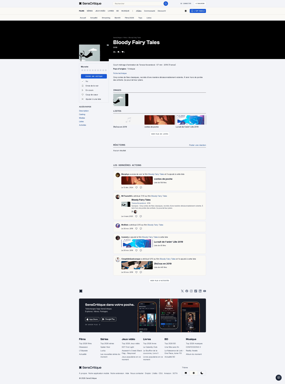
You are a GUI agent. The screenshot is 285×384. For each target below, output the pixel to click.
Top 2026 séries (107, 343)
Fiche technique (120, 73)
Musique (191, 339)
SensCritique (117, 37)
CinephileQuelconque (130, 259)
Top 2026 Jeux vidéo (131, 343)
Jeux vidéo (128, 339)
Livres (147, 339)
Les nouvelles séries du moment (110, 355)
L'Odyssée (83, 350)
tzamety (125, 237)
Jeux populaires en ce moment (131, 358)
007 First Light (128, 347)
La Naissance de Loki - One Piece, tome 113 (174, 351)
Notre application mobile (98, 373)
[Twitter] (182, 292)
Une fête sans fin (172, 347)
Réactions (119, 144)
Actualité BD (170, 357)
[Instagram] (191, 292)
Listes (117, 110)
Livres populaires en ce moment (153, 358)
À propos (83, 373)
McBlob (124, 225)
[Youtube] (204, 292)
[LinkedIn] (200, 292)
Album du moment (194, 354)
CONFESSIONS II (193, 347)
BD (166, 339)
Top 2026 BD (170, 343)
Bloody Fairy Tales (135, 37)
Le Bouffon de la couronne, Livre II (150, 351)
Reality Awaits (191, 350)
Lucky (103, 350)
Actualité (82, 354)
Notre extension (117, 373)
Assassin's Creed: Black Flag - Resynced (132, 351)
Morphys (125, 174)
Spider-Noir (105, 347)
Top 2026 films (85, 343)
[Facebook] (186, 292)
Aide (127, 373)
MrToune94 (126, 196)
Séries (104, 339)
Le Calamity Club (150, 347)
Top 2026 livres (149, 343)
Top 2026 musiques (194, 343)
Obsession (83, 347)
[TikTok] (195, 292)
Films (125, 37)
